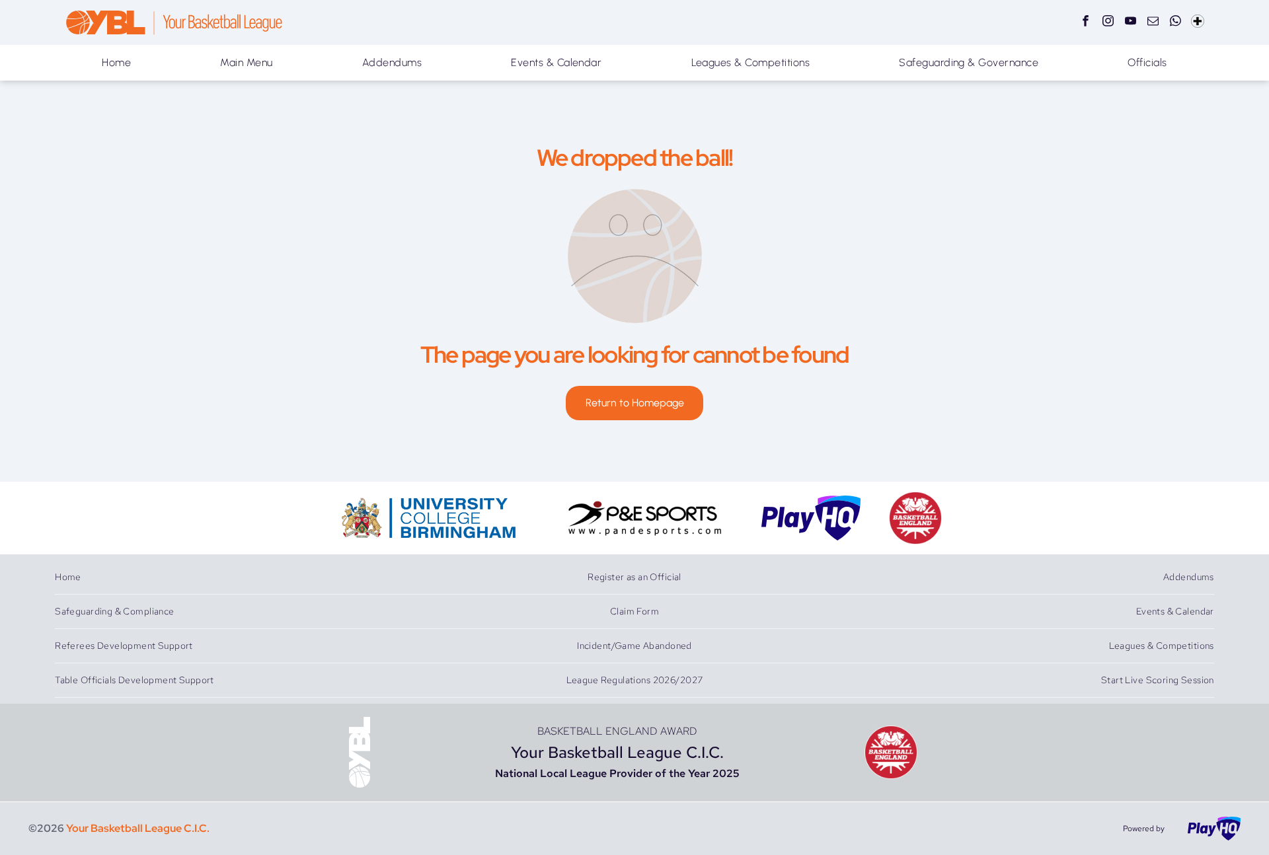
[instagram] (1108, 22)
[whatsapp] (1175, 22)
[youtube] (1130, 22)
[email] (1153, 22)
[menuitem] (116, 63)
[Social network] (1198, 22)
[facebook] (1085, 22)
